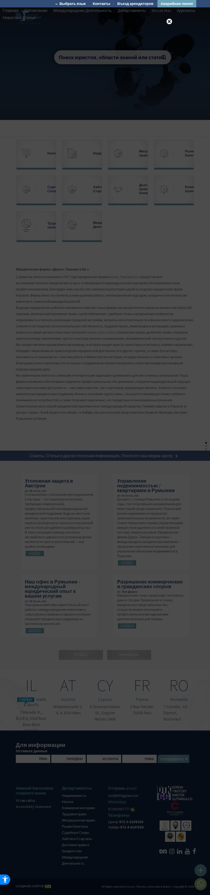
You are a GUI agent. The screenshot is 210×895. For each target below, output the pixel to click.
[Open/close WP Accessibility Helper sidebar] (5, 879)
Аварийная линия (177, 3)
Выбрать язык (72, 3)
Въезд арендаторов (135, 3)
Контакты (101, 3)
